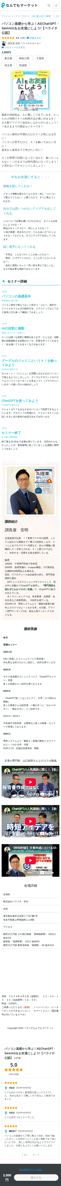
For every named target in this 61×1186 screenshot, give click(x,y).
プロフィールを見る (14, 47)
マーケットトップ (9, 16)
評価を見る (35, 37)
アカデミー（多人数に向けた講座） (36, 16)
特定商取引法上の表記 (30, 1169)
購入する (36, 1177)
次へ (35, 1154)
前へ (26, 1154)
